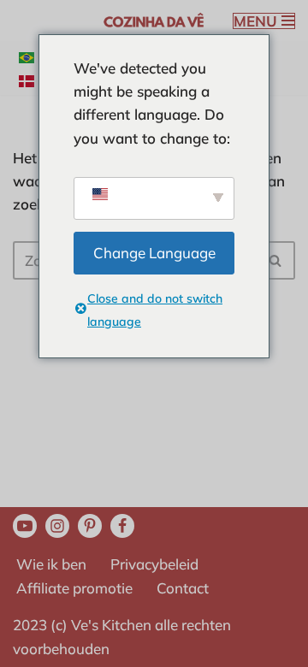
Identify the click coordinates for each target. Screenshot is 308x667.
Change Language (154, 253)
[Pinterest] (90, 526)
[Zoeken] (276, 260)
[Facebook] (122, 526)
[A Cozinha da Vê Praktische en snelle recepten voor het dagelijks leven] (154, 20)
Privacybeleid (154, 564)
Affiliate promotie (74, 588)
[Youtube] (25, 526)
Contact (183, 588)
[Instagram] (57, 526)
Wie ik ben (51, 564)
